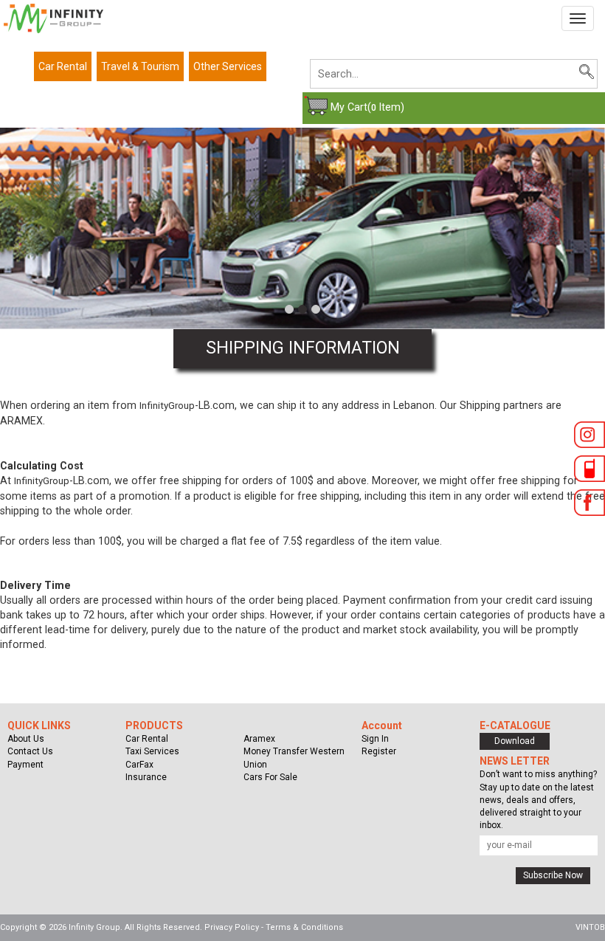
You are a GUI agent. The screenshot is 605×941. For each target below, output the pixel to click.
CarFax (139, 764)
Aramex (259, 739)
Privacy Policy (231, 927)
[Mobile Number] (589, 471)
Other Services (227, 66)
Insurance (146, 777)
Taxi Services (152, 751)
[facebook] (589, 505)
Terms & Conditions (304, 927)
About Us (25, 739)
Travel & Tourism (140, 66)
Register (379, 751)
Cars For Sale (270, 777)
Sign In (375, 739)
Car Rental (62, 66)
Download (514, 741)
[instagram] (589, 437)
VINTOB (590, 927)
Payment (25, 764)
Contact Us (30, 751)
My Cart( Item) (367, 107)
